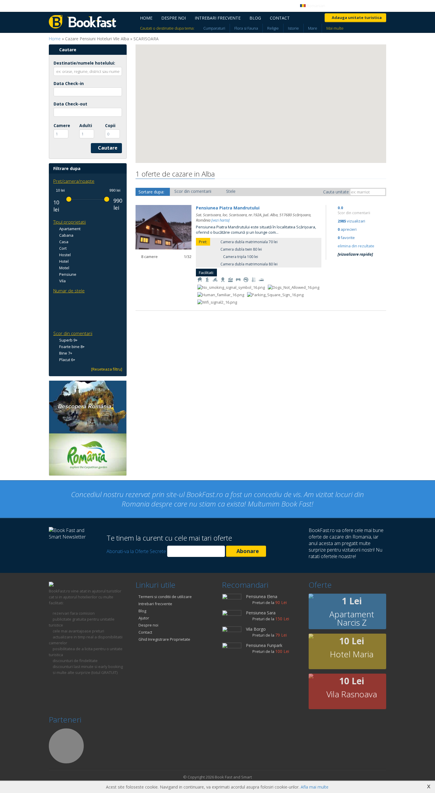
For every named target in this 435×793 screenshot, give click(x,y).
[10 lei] (68, 199)
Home (146, 18)
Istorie (293, 28)
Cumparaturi (214, 28)
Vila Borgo (256, 629)
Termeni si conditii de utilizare (165, 596)
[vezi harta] (220, 220)
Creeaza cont (374, 5)
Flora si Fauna (246, 28)
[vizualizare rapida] (355, 254)
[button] (168, 96)
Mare (312, 28)
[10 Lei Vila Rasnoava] (311, 677)
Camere (62, 125)
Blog (255, 18)
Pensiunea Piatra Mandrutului (228, 208)
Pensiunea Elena (261, 596)
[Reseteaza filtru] (106, 369)
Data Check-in (69, 83)
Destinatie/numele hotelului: (84, 63)
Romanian (315, 5)
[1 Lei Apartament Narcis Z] (311, 597)
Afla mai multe (314, 787)
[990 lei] (106, 199)
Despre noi (173, 18)
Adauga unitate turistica (357, 17)
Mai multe (335, 28)
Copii (110, 125)
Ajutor (143, 618)
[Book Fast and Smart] (82, 27)
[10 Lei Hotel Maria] (311, 637)
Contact (280, 18)
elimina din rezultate (356, 246)
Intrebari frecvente (218, 18)
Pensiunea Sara (261, 613)
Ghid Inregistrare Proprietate (164, 639)
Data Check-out (70, 104)
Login (341, 5)
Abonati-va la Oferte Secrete (136, 551)
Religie (273, 28)
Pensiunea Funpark (264, 645)
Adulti (85, 125)
